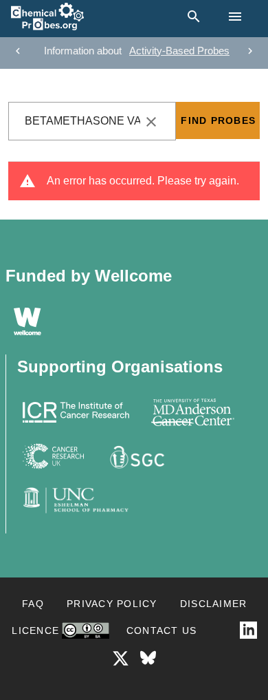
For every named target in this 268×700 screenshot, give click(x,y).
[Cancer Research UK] (54, 456)
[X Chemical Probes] (121, 658)
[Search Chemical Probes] (191, 16)
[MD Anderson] (192, 412)
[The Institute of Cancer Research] (76, 412)
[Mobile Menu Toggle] (235, 16)
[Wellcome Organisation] (27, 321)
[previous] (17, 51)
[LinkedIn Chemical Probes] (248, 630)
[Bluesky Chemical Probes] (148, 658)
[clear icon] (151, 122)
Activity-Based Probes (179, 50)
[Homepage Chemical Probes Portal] (47, 16)
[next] (250, 51)
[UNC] (76, 500)
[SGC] (136, 456)
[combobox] (92, 121)
